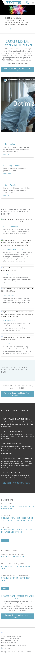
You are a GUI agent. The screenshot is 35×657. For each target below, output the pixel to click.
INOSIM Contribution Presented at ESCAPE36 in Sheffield (17, 530)
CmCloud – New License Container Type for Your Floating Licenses (17, 519)
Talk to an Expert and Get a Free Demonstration (16, 394)
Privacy (3, 652)
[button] (14, 32)
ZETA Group (22, 645)
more (5, 540)
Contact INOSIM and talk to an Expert (16, 616)
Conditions (20, 652)
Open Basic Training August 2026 (16, 556)
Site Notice (11, 652)
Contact (28, 652)
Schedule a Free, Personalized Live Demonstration (16, 69)
